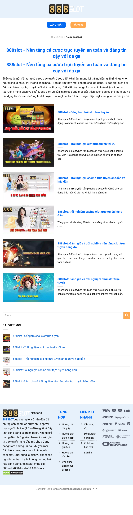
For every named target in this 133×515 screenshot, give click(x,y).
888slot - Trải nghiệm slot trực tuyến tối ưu (86, 144)
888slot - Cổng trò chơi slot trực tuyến (83, 112)
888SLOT (8, 419)
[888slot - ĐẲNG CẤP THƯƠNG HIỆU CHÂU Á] (66, 9)
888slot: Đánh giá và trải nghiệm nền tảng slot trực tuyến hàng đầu (91, 245)
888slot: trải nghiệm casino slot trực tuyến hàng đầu (89, 213)
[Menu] (4, 10)
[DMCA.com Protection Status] (13, 472)
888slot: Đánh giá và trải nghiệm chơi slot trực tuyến (88, 281)
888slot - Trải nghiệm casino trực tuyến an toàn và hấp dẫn (91, 179)
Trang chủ (57, 37)
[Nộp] (126, 315)
